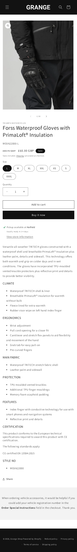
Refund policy (51, 539)
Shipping (20, 156)
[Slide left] (31, 116)
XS (54, 168)
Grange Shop (16, 539)
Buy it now (38, 215)
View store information (20, 236)
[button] (7, 7)
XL (29, 168)
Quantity (7, 184)
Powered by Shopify (32, 539)
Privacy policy (67, 539)
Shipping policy (49, 544)
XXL (42, 168)
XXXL (9, 176)
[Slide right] (46, 116)
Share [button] (9, 479)
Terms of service (31, 544)
